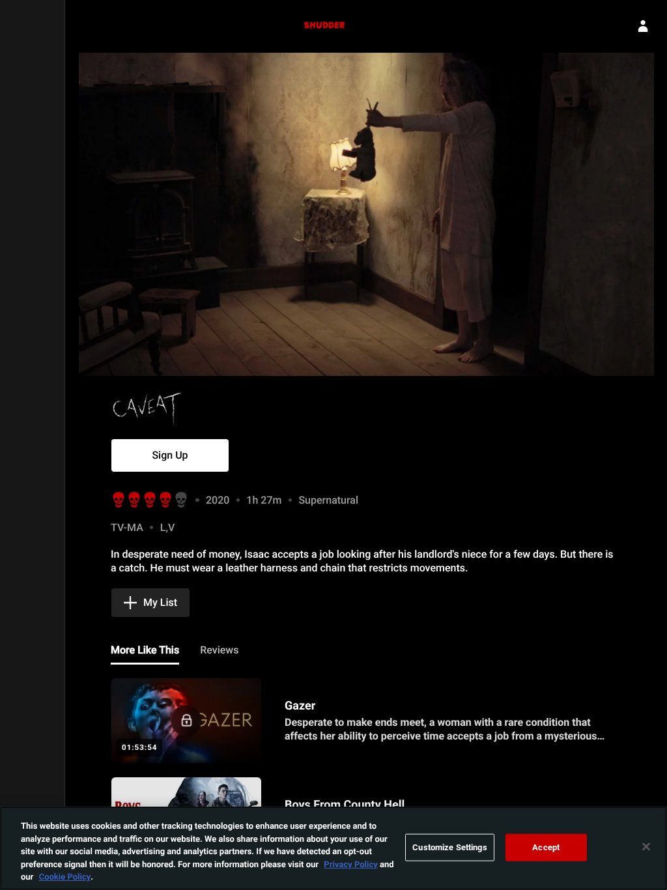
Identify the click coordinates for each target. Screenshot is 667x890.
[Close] (646, 847)
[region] (333, 848)
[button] (170, 455)
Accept (546, 847)
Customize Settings (449, 847)
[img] (182, 407)
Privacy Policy (350, 864)
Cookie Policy (65, 876)
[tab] (145, 651)
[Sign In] (643, 26)
